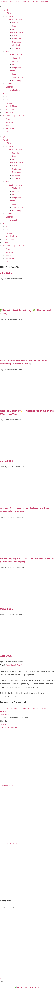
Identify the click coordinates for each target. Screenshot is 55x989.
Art (4, 6)
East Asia (13, 71)
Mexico (15, 29)
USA (14, 26)
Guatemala (16, 48)
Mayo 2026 (6, 608)
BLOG (5, 93)
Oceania (9, 87)
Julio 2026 (6, 273)
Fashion (9, 103)
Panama (15, 35)
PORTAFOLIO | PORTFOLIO (14, 115)
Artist (8, 119)
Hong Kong (16, 80)
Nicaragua (16, 42)
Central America (16, 32)
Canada (15, 22)
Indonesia (16, 61)
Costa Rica (16, 39)
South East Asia (15, 55)
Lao (13, 64)
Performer (10, 128)
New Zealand (14, 90)
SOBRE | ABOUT (9, 112)
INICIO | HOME (9, 109)
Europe (9, 83)
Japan (14, 74)
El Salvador (17, 45)
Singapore (16, 67)
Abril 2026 (6, 656)
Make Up (9, 122)
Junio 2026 (6, 461)
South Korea (17, 77)
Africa (8, 13)
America (9, 16)
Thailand (16, 58)
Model (8, 125)
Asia (7, 51)
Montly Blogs (11, 106)
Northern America (16, 19)
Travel (5, 10)
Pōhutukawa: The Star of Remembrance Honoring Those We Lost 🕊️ (23, 362)
